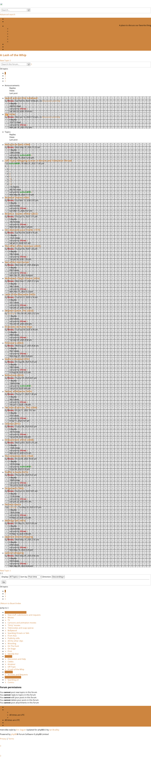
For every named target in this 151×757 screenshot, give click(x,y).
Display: (5, 576)
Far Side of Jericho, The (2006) (21, 407)
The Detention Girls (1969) (19, 456)
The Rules (10, 114)
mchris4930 (25, 155)
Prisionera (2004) (14, 342)
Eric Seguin (21, 729)
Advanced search (7, 14)
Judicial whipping (14, 552)
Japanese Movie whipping (19, 536)
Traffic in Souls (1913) (16, 472)
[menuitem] (5, 21)
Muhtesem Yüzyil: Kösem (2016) (22, 278)
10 (10, 179)
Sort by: (24, 576)
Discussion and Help (51, 101)
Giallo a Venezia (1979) (17, 359)
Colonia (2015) (12, 423)
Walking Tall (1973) (15, 520)
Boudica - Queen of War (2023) (21, 213)
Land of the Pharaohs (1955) (20, 294)
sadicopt (11, 313)
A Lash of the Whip (13, 55)
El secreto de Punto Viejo (18, 326)
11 (10, 181)
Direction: (47, 576)
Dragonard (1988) (14, 488)
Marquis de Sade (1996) (17, 144)
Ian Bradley (54, 729)
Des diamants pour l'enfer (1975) (23, 229)
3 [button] (5, 78)
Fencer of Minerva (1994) (18, 391)
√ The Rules (32, 44)
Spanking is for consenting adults (135, 22)
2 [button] (5, 76)
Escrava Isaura (13, 504)
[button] (5, 81)
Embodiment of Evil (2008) (19, 439)
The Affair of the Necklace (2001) (23, 246)
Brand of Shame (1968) (17, 197)
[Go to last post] (27, 108)
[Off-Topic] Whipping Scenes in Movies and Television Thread (38, 160)
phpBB (14, 734)
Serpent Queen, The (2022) (19, 310)
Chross (10, 101)
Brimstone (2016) (14, 375)
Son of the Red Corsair (17, 262)
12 (10, 184)
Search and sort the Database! (21, 98)
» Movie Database (18, 44)
